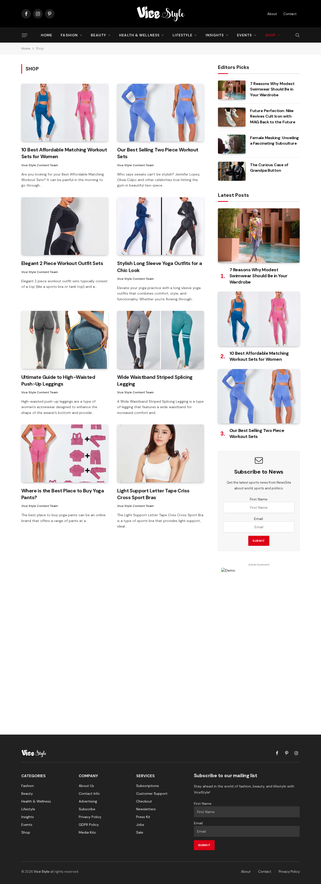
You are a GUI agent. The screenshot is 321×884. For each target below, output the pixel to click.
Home (46, 35)
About (272, 14)
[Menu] (24, 35)
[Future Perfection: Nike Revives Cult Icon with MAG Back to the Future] (232, 117)
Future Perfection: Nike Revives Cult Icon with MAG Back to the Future (272, 116)
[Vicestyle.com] (160, 14)
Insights (215, 35)
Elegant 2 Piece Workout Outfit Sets (62, 263)
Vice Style (41, 871)
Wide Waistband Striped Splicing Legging (154, 380)
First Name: (259, 499)
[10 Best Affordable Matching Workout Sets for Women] (64, 113)
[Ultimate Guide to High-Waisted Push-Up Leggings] (64, 340)
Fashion (69, 35)
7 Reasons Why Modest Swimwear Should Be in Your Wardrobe (272, 89)
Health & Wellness (139, 35)
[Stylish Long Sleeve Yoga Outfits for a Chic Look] (160, 226)
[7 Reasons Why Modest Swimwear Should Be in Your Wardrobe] (232, 90)
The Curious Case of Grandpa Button (269, 167)
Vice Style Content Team (39, 165)
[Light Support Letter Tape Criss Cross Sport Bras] (160, 453)
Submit (259, 541)
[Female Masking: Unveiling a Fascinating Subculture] (232, 144)
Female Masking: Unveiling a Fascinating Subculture (274, 140)
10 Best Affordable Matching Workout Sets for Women (64, 153)
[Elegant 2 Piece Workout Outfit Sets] (64, 226)
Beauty (98, 35)
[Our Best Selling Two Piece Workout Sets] (160, 113)
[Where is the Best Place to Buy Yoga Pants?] (64, 453)
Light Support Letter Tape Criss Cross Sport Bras (153, 494)
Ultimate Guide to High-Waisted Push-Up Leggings (58, 380)
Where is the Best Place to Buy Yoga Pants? (62, 494)
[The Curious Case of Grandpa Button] (232, 171)
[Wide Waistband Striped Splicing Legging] (160, 340)
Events (244, 35)
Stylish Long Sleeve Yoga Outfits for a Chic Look (159, 266)
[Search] (297, 35)
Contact (289, 14)
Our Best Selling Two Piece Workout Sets (157, 153)
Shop (270, 35)
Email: (259, 518)
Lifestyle (182, 35)
